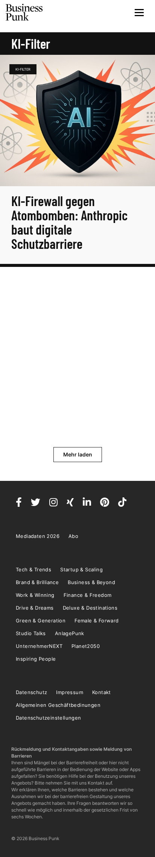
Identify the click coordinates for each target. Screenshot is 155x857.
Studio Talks (31, 633)
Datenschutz (31, 692)
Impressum (69, 692)
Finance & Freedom (88, 595)
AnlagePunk (69, 633)
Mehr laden (77, 454)
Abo (73, 536)
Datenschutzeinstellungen (48, 718)
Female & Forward (96, 621)
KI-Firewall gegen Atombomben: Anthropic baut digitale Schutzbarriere (69, 222)
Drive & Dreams (35, 608)
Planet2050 (85, 646)
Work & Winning (35, 595)
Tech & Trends (33, 569)
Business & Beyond (91, 582)
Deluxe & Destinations (90, 608)
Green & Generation (40, 621)
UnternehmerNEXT (39, 646)
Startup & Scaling (81, 569)
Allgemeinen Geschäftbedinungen (58, 705)
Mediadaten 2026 (37, 536)
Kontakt (101, 692)
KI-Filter (22, 69)
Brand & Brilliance (37, 582)
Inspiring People (36, 659)
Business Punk (24, 12)
